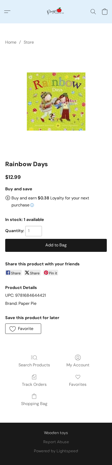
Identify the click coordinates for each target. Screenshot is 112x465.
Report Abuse (56, 442)
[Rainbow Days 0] (56, 101)
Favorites (77, 384)
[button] (56, 11)
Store (29, 42)
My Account (77, 365)
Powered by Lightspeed (56, 451)
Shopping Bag (34, 403)
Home (10, 42)
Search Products (34, 365)
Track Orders (34, 384)
